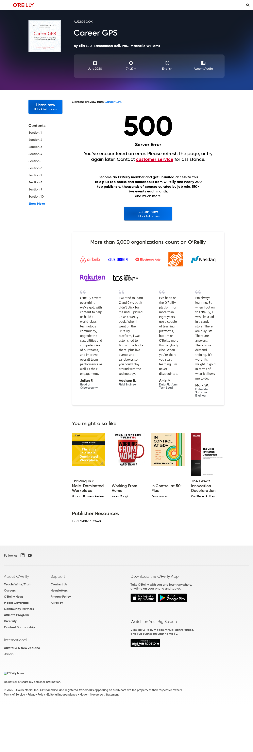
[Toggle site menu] (5, 5)
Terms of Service (14, 694)
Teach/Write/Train (17, 584)
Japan (8, 654)
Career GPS (113, 102)
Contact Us (59, 584)
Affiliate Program (16, 615)
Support (58, 576)
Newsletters (59, 590)
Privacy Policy (61, 596)
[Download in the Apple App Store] (143, 601)
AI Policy (57, 603)
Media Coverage (16, 603)
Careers (10, 590)
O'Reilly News (13, 596)
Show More (36, 203)
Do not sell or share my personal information (32, 682)
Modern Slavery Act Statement (99, 694)
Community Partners (19, 609)
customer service (154, 159)
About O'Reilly (16, 576)
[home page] (23, 5)
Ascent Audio (203, 68)
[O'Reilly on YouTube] (30, 555)
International (15, 640)
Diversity (10, 621)
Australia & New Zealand (22, 648)
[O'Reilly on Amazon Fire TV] (145, 646)
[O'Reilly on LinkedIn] (23, 555)
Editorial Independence (62, 694)
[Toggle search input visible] (248, 5)
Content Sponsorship (19, 627)
